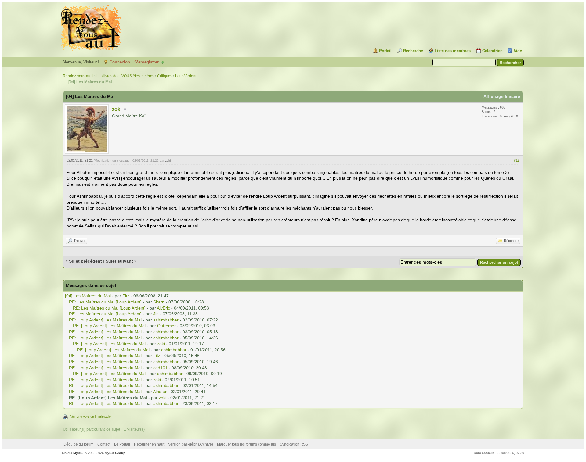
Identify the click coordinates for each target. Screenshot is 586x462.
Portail (385, 50)
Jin (156, 313)
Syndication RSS (294, 444)
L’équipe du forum (78, 444)
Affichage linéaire (501, 96)
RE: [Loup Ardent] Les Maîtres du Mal (105, 319)
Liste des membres (453, 50)
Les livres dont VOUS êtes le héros (125, 76)
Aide (517, 50)
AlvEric (163, 308)
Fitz (125, 295)
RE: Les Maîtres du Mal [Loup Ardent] (105, 301)
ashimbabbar (166, 319)
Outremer (166, 325)
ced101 (160, 367)
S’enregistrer (146, 62)
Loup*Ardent (185, 76)
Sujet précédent (85, 261)
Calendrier (492, 50)
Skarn (159, 301)
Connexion (120, 62)
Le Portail (122, 444)
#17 (516, 160)
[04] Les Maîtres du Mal (88, 295)
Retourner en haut (149, 444)
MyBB (78, 453)
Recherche (413, 50)
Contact (103, 444)
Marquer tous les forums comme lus (246, 444)
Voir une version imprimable (90, 416)
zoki (116, 109)
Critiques (164, 76)
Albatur (160, 391)
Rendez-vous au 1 (78, 76)
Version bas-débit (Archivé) (190, 444)
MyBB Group (115, 453)
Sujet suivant (119, 261)
